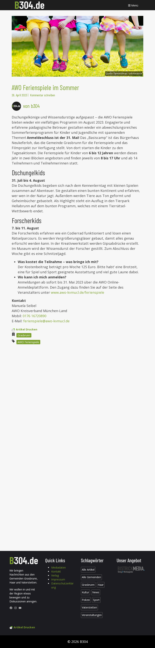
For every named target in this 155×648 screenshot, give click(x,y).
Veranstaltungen (92, 615)
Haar (101, 584)
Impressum (58, 579)
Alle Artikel (88, 569)
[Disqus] (77, 398)
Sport (96, 600)
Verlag (55, 575)
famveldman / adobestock (128, 73)
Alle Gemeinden (91, 577)
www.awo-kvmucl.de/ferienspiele (77, 292)
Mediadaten (58, 567)
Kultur (85, 592)
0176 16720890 (34, 316)
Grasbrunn (24, 335)
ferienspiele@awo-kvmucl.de (46, 321)
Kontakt (56, 571)
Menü (134, 5)
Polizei (86, 600)
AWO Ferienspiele (28, 342)
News (95, 592)
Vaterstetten (89, 607)
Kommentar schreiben (42, 95)
